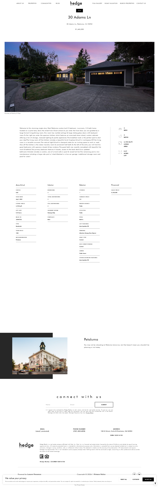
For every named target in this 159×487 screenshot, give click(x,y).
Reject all (124, 479)
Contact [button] (51, 161)
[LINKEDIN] (139, 474)
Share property (30, 161)
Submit (104, 404)
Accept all (148, 479)
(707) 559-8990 (79, 431)
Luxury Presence (34, 474)
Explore (92, 354)
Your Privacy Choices (80, 485)
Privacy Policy (89, 412)
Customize (135, 479)
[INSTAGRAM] (134, 474)
